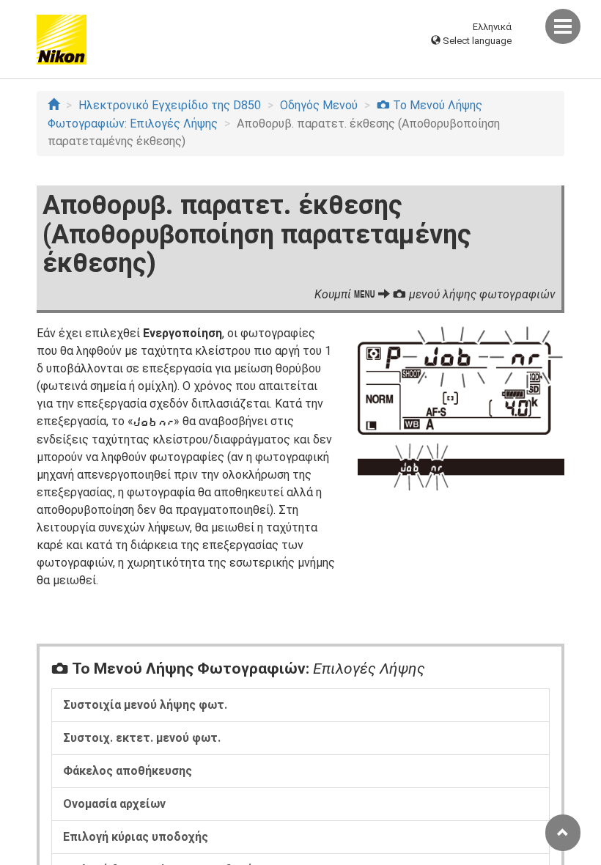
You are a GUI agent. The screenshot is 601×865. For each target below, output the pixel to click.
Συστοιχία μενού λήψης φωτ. (145, 705)
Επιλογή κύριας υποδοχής (135, 837)
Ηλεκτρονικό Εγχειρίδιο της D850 (169, 105)
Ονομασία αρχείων (114, 804)
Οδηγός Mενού (319, 105)
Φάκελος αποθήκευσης (127, 771)
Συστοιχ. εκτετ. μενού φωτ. (142, 738)
